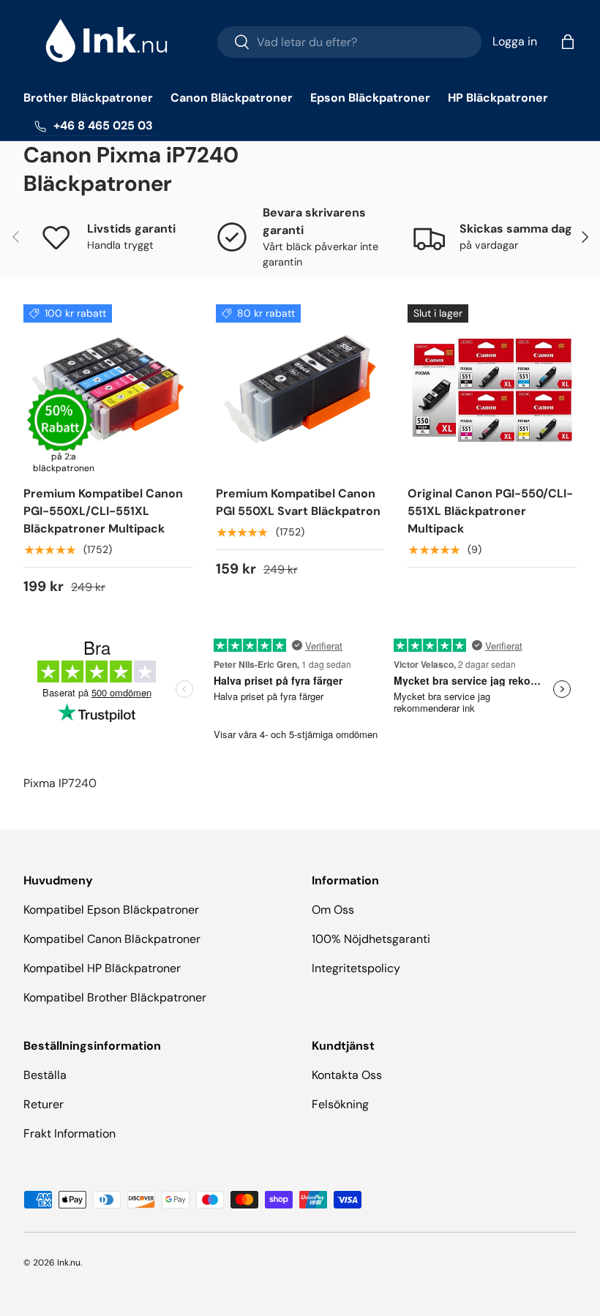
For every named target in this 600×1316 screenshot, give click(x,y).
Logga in (514, 41)
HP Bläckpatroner (498, 97)
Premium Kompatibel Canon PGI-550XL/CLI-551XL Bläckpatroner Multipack (103, 511)
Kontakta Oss (347, 1075)
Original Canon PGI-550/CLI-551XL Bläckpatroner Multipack (490, 511)
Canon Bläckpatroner (231, 97)
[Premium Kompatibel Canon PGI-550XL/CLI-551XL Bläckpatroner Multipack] (107, 388)
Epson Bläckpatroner (370, 97)
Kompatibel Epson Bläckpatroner (111, 909)
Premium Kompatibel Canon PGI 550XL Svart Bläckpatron (298, 502)
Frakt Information (69, 1133)
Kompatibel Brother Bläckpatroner (114, 997)
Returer (43, 1104)
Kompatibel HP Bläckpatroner (102, 968)
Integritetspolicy (356, 968)
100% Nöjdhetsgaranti (371, 939)
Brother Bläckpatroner (88, 97)
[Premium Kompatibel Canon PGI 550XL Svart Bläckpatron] (300, 388)
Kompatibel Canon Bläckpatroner (111, 939)
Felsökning (340, 1104)
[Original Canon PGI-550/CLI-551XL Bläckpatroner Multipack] (492, 388)
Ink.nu (68, 1262)
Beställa (45, 1075)
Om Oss (333, 909)
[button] (568, 42)
